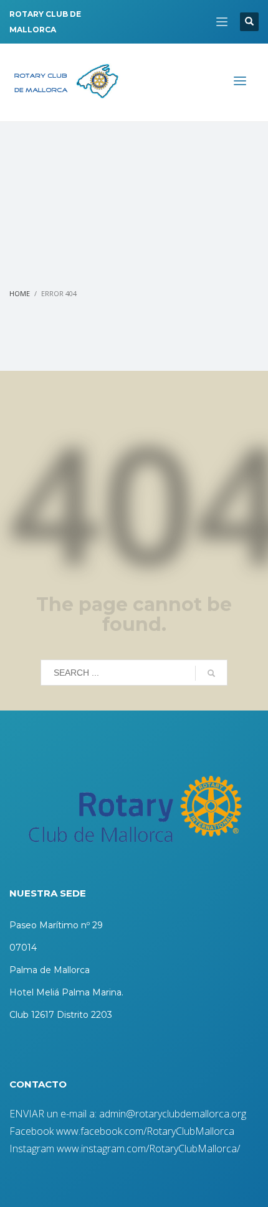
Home (19, 293)
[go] (211, 673)
